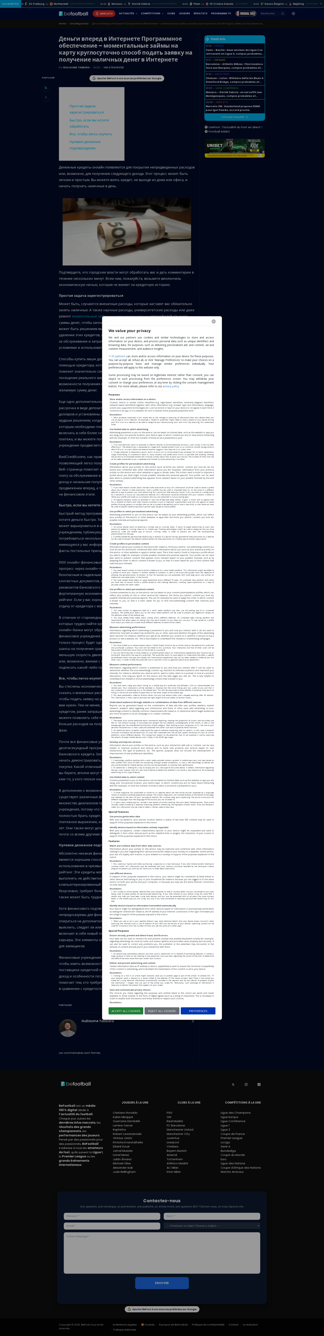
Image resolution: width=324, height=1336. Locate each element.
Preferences (198, 1011)
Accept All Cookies (126, 1011)
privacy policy (171, 386)
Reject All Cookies (162, 1011)
